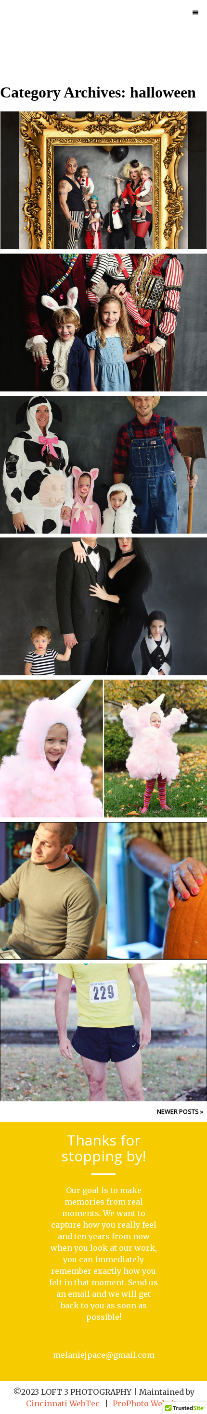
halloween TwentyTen (102, 1013)
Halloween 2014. (102, 445)
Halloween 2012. (102, 729)
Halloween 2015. (102, 303)
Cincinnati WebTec (63, 1403)
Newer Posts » (180, 1111)
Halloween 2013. (102, 587)
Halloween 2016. (102, 161)
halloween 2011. (102, 871)
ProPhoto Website (147, 1403)
